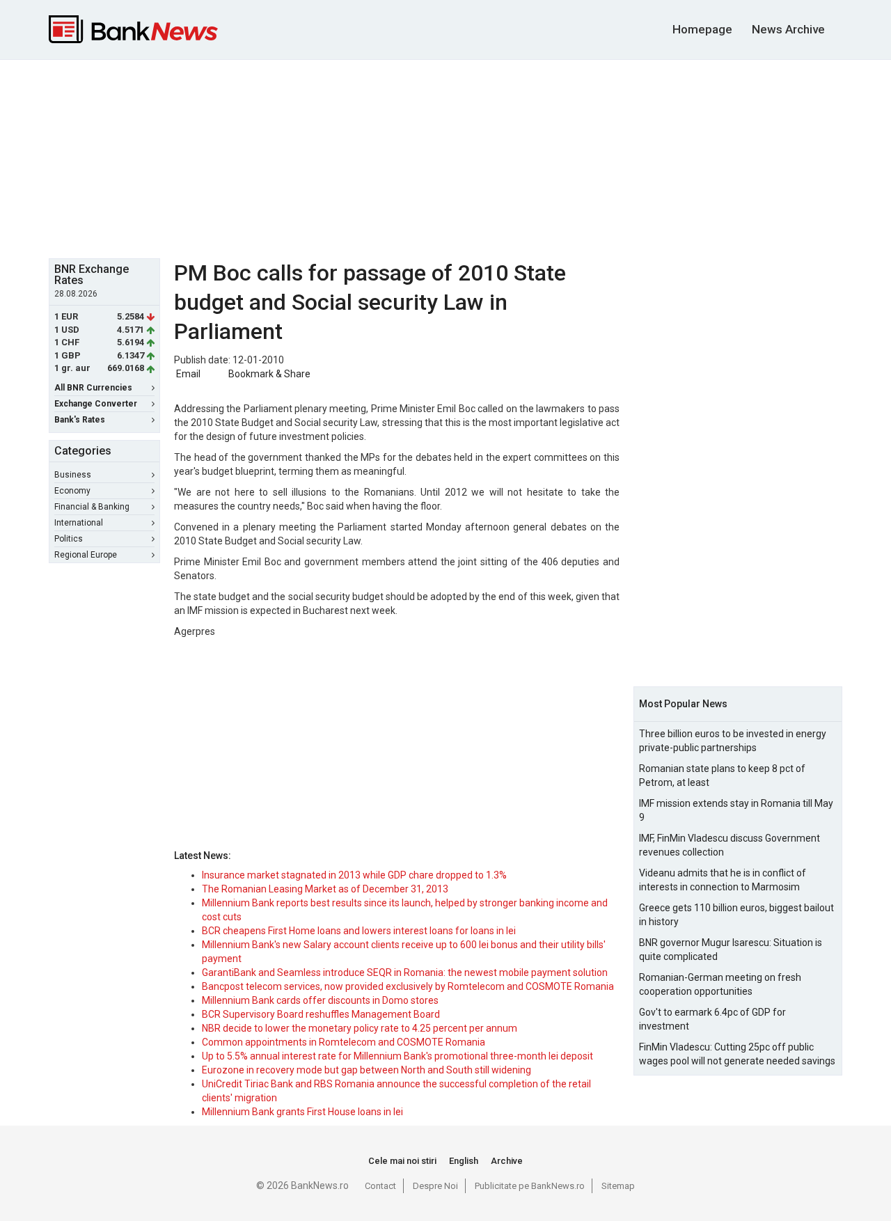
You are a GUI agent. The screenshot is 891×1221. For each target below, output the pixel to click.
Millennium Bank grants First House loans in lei (302, 1111)
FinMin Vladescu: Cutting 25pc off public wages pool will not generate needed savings (737, 1053)
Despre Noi (435, 1186)
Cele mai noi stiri (402, 1161)
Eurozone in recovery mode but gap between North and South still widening (366, 1070)
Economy (72, 491)
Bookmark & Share (269, 373)
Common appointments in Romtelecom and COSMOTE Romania (343, 1042)
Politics (68, 539)
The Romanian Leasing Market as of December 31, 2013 (325, 889)
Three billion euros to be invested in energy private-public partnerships (732, 740)
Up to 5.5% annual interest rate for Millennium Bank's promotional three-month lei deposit (397, 1056)
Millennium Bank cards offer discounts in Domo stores (320, 1000)
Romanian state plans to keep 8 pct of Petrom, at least (722, 775)
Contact (380, 1186)
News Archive (788, 29)
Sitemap (618, 1186)
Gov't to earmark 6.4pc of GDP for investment (712, 1019)
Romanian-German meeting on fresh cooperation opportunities (720, 984)
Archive (507, 1161)
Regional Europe (85, 555)
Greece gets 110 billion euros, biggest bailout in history (736, 914)
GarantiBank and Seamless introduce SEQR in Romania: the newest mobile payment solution (405, 972)
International (78, 523)
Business (72, 475)
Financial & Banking (91, 507)
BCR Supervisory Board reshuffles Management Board (321, 1014)
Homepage (702, 29)
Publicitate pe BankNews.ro (530, 1186)
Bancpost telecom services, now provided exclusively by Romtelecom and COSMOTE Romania (408, 986)
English (463, 1161)
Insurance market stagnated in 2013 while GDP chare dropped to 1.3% (354, 875)
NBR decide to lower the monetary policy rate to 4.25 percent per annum (359, 1028)
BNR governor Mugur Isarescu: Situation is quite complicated (730, 949)
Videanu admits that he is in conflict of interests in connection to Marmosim (722, 879)
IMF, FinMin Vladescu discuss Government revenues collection (729, 845)
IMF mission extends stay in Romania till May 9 (736, 810)
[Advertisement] (445, 157)
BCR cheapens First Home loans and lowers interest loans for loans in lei (359, 930)
